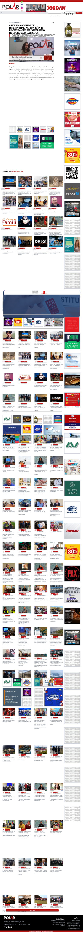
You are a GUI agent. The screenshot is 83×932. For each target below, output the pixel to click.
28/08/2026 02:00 (40, 717)
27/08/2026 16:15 (40, 830)
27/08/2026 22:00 (40, 755)
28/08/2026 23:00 (8, 551)
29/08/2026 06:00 (56, 509)
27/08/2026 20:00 (8, 792)
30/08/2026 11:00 (8, 188)
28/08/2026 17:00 (40, 615)
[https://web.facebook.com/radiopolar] (22, 4)
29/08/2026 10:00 (56, 487)
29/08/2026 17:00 (8, 466)
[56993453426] (22, 3)
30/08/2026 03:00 (8, 228)
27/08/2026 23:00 (24, 755)
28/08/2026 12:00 (56, 637)
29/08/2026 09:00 (8, 509)
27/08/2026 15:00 (8, 867)
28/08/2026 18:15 (40, 594)
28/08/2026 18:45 (24, 594)
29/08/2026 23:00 (23, 228)
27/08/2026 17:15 (56, 792)
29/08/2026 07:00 (40, 509)
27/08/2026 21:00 (56, 755)
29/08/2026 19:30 (39, 248)
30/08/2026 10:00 (23, 188)
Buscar (78, 12)
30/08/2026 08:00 (54, 188)
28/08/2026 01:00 (56, 717)
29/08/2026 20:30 (8, 248)
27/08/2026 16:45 (24, 830)
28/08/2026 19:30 (40, 572)
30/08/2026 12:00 (9, 340)
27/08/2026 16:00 (56, 830)
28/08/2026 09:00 (56, 658)
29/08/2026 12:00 (24, 487)
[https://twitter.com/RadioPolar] (22, 6)
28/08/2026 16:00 (56, 615)
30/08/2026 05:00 (39, 208)
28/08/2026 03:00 (24, 717)
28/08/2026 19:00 (8, 594)
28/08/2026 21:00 (40, 551)
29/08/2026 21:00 (54, 228)
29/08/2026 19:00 (54, 248)
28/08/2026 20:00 (8, 572)
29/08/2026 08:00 (24, 509)
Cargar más (32, 910)
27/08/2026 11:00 (24, 905)
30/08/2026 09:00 (39, 188)
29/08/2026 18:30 (24, 444)
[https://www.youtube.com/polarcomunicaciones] (22, 10)
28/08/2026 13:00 (40, 637)
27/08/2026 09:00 (56, 905)
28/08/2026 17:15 (24, 615)
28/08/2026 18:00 (56, 594)
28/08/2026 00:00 (8, 755)
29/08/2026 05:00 (8, 530)
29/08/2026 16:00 (24, 466)
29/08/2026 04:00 (24, 530)
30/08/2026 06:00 (23, 208)
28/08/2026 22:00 (24, 551)
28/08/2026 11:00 (24, 658)
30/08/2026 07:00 (8, 208)
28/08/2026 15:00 (8, 637)
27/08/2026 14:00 (40, 867)
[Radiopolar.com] (1, 12)
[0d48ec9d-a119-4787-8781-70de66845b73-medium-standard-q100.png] (11, 9)
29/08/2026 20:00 (23, 248)
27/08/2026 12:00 (8, 905)
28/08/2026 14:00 (24, 637)
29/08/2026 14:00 (56, 466)
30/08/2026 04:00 (54, 208)
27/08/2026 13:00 (56, 867)
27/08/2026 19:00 (24, 792)
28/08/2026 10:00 (40, 658)
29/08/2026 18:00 (40, 444)
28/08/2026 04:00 (8, 717)
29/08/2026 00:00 (56, 530)
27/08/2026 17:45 (40, 792)
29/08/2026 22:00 (39, 228)
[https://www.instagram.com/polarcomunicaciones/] (22, 8)
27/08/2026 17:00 (8, 830)
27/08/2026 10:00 (40, 905)
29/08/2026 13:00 (8, 487)
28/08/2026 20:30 (56, 551)
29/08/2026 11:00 (40, 487)
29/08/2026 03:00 (40, 530)
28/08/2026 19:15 (56, 572)
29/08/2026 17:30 (56, 444)
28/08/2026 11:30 (8, 658)
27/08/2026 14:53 (24, 867)
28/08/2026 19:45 (24, 572)
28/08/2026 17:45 (8, 615)
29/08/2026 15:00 (40, 466)
